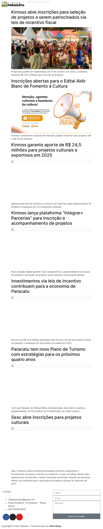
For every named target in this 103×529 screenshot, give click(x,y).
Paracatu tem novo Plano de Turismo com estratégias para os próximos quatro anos (48, 354)
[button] (38, 2)
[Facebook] (6, 517)
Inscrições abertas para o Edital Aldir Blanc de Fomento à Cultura (48, 83)
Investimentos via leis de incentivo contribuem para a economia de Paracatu (46, 286)
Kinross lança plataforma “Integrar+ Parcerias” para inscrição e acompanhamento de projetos (47, 218)
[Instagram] (12, 517)
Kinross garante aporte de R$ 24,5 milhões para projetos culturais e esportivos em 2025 (46, 150)
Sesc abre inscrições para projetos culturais (46, 420)
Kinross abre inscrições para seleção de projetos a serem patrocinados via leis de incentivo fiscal (48, 17)
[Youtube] (19, 517)
